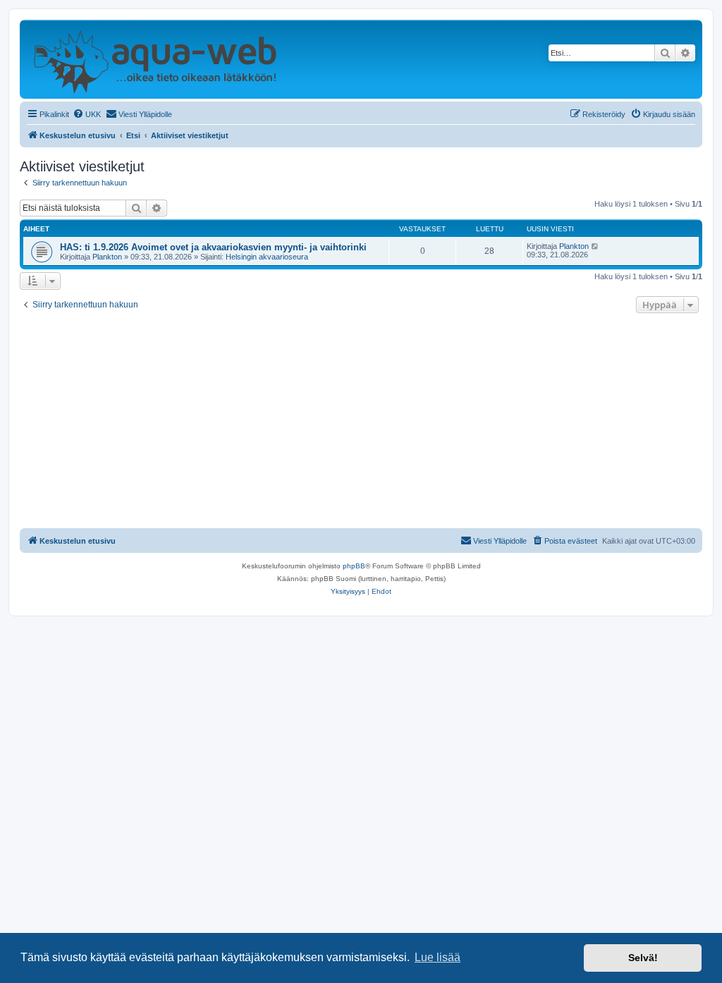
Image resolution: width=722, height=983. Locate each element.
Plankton (107, 256)
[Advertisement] (361, 422)
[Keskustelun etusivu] (154, 59)
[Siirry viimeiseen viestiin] (595, 246)
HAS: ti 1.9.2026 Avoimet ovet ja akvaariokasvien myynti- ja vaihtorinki (213, 247)
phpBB (354, 566)
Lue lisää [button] (437, 957)
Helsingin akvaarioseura (267, 256)
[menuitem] (87, 114)
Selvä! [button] (643, 957)
